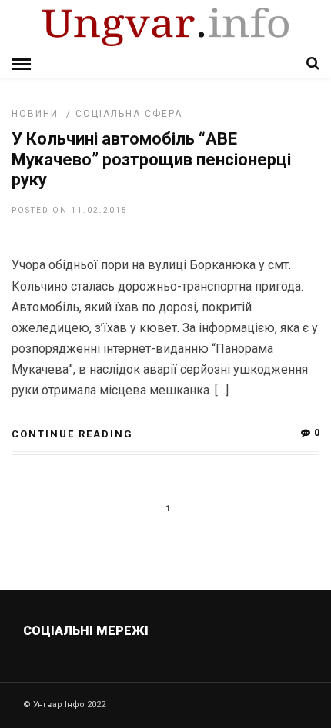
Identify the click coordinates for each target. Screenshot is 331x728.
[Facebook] (133, 667)
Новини (35, 113)
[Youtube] (167, 667)
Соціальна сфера (128, 113)
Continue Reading (72, 434)
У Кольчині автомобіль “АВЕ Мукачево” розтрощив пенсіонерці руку (151, 159)
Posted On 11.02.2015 (70, 210)
